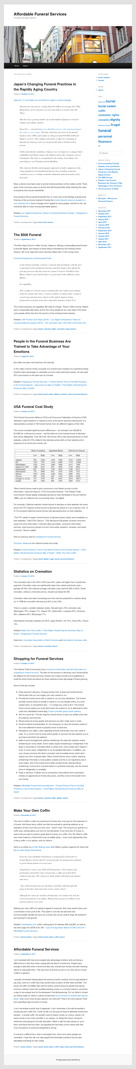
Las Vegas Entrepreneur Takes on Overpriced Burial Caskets (47, 212)
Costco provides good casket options (64, 711)
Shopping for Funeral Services (34, 381)
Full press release (21, 543)
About (25, 65)
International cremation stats (75, 640)
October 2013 (103, 236)
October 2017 (103, 213)
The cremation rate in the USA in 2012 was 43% (65, 322)
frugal (67, 329)
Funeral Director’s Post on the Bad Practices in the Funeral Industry (50, 549)
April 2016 (102, 222)
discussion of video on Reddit (47, 384)
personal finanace (81, 394)
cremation (61, 329)
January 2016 (103, 225)
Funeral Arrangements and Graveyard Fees (32, 258)
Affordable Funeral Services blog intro (37, 785)
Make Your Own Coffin (66, 552)
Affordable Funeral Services (40, 14)
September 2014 (104, 230)
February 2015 (104, 227)
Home (16, 65)
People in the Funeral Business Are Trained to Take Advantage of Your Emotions (42, 346)
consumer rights (50, 329)
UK (99, 146)
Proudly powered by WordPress (68, 1060)
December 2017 (104, 211)
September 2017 (104, 216)
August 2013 (103, 239)
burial (45, 222)
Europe (107, 125)
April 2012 (102, 241)
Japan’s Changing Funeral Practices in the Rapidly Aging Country (109, 172)
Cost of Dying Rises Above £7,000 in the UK (65, 927)
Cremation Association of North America (40, 640)
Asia (40, 222)
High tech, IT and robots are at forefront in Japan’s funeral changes (42, 100)
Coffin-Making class (41, 846)
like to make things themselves (27, 850)
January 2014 (103, 233)
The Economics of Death (108, 188)
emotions (63, 394)
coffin (56, 937)
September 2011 (104, 247)
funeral (50, 222)
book (103, 102)
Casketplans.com (29, 924)
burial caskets (26, 937)
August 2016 (103, 219)
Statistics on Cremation (33, 571)
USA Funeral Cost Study (33, 406)
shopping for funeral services (48, 536)
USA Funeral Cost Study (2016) (35, 319)
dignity (56, 394)
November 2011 (104, 244)
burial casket (48, 394)
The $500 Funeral (27, 234)
